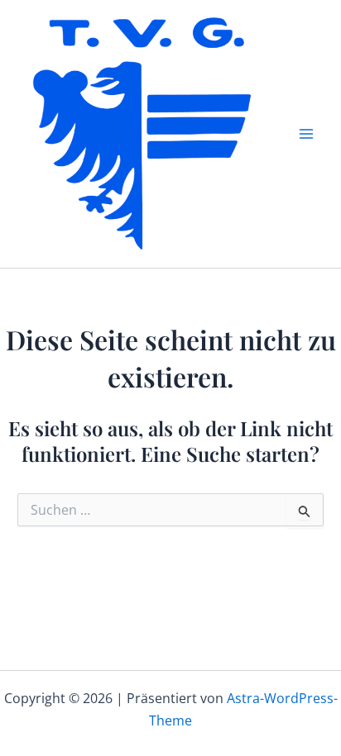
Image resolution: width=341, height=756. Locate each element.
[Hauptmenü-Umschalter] (306, 134)
